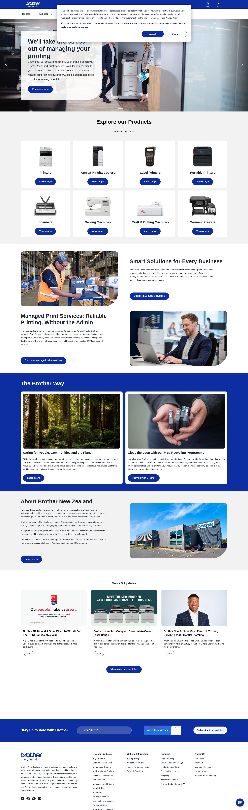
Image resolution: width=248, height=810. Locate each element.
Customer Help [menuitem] (167, 758)
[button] (6, 64)
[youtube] (39, 798)
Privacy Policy (171, 18)
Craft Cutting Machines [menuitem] (103, 801)
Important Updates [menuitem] (169, 780)
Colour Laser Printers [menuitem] (102, 763)
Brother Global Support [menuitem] (171, 784)
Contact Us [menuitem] (200, 758)
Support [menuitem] (165, 754)
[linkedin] (22, 798)
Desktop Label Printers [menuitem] (103, 775)
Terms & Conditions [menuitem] (135, 771)
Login (208, 6)
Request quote (40, 89)
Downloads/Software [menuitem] (170, 763)
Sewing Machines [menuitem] (101, 796)
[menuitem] (27, 14)
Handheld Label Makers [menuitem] (103, 780)
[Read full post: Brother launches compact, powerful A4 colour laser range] (124, 608)
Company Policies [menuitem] (203, 767)
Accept (152, 34)
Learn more (33, 478)
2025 (169, 653)
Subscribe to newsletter (210, 730)
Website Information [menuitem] (138, 754)
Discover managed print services (43, 360)
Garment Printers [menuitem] (100, 805)
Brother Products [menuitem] (102, 754)
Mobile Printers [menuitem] (99, 788)
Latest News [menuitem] (200, 771)
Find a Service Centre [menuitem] (171, 767)
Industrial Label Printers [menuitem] (103, 784)
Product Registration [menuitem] (170, 771)
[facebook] (34, 798)
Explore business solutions (149, 296)
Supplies (43, 14)
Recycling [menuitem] (165, 775)
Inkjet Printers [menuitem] (99, 758)
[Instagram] (28, 798)
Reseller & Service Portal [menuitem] (138, 767)
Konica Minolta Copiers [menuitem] (103, 771)
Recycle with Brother (143, 478)
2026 (29, 653)
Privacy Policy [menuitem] (133, 758)
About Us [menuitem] (200, 754)
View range (45, 181)
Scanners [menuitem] (97, 792)
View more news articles (124, 669)
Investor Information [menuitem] (204, 775)
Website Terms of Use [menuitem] (137, 763)
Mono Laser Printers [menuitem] (102, 767)
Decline (176, 34)
